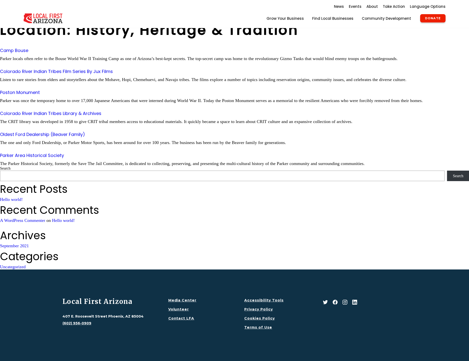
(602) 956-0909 (77, 323)
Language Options (428, 6)
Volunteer (178, 309)
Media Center (182, 300)
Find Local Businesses (332, 18)
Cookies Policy (259, 318)
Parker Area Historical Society (32, 155)
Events (355, 6)
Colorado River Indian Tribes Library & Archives (50, 113)
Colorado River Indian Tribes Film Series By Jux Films (56, 71)
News (339, 6)
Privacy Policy (258, 309)
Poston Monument (20, 92)
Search (5, 168)
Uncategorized (13, 266)
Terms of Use (258, 327)
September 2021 (14, 245)
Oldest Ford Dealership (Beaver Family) (42, 134)
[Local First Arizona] (43, 18)
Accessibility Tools (264, 300)
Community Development (386, 18)
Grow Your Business (285, 18)
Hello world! (11, 199)
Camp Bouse (14, 50)
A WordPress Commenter (22, 220)
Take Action (394, 6)
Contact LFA (181, 318)
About (372, 6)
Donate (433, 18)
